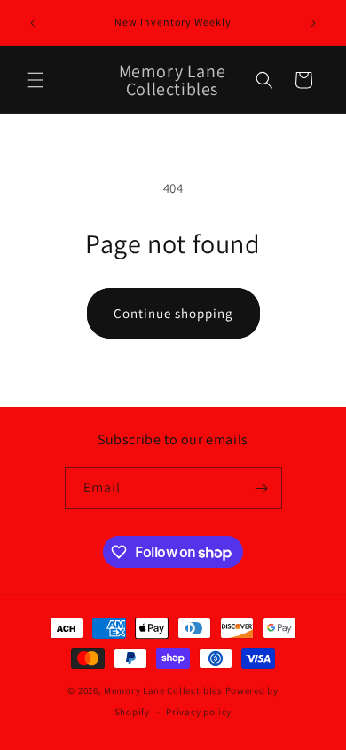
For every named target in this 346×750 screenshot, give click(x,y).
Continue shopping (173, 313)
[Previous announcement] (32, 23)
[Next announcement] (313, 23)
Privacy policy (199, 712)
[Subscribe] (261, 488)
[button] (35, 80)
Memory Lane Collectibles (163, 690)
